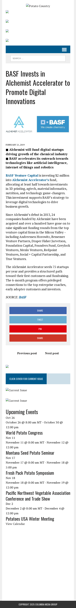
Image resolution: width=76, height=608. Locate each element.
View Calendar (15, 524)
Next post (52, 353)
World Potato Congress (24, 432)
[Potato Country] (38, 6)
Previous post (27, 353)
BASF (22, 297)
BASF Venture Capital (22, 175)
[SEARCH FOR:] (38, 58)
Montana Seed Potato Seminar (30, 452)
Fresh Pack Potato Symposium (30, 472)
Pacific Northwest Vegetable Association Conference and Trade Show (38, 495)
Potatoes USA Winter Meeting (30, 518)
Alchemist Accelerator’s (30, 180)
